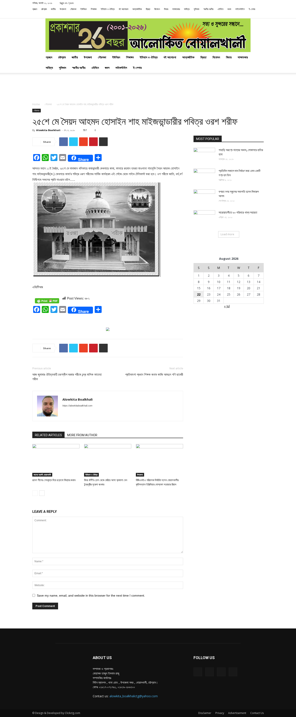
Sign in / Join (67, 3)
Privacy (219, 713)
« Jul (227, 306)
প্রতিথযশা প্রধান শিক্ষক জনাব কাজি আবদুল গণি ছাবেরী (154, 375)
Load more (227, 234)
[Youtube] (260, 15)
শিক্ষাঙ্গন (94, 9)
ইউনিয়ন (83, 9)
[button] (232, 15)
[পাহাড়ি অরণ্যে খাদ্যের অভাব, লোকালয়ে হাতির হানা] (204, 155)
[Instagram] (246, 15)
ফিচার (166, 9)
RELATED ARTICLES (48, 435)
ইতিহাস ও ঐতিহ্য (108, 9)
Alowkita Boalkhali (48, 130)
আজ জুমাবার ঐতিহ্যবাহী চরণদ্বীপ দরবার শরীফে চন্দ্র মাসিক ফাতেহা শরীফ (67, 377)
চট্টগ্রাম (44, 9)
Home (36, 104)
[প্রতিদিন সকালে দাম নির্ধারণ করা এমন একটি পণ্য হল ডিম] (204, 176)
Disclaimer (204, 713)
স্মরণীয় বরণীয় (208, 9)
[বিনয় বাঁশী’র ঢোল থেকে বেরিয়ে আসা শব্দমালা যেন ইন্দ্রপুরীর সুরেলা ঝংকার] (107, 460)
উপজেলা (63, 9)
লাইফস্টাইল (240, 9)
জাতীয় (53, 9)
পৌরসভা (73, 9)
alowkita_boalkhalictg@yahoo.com (133, 696)
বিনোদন (157, 9)
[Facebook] (239, 15)
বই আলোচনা (123, 9)
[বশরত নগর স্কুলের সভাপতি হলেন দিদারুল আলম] (204, 197)
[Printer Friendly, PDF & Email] (47, 300)
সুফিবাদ (196, 9)
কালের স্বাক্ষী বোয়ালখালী (42, 474)
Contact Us (257, 713)
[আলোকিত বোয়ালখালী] (148, 35)
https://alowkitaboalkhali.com (77, 405)
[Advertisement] (148, 88)
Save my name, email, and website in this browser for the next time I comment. (91, 595)
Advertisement (237, 713)
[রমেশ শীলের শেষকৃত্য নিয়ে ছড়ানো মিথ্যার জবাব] (56, 460)
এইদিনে (220, 9)
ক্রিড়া (148, 9)
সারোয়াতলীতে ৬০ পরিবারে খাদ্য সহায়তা (238, 212)
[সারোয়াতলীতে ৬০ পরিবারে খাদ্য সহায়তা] (204, 217)
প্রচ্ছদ (34, 9)
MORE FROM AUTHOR (82, 435)
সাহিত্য (187, 9)
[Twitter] (253, 15)
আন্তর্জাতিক (137, 9)
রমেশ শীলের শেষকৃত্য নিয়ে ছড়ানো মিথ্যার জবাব (53, 480)
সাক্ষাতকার (176, 9)
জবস (229, 9)
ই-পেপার (252, 9)
